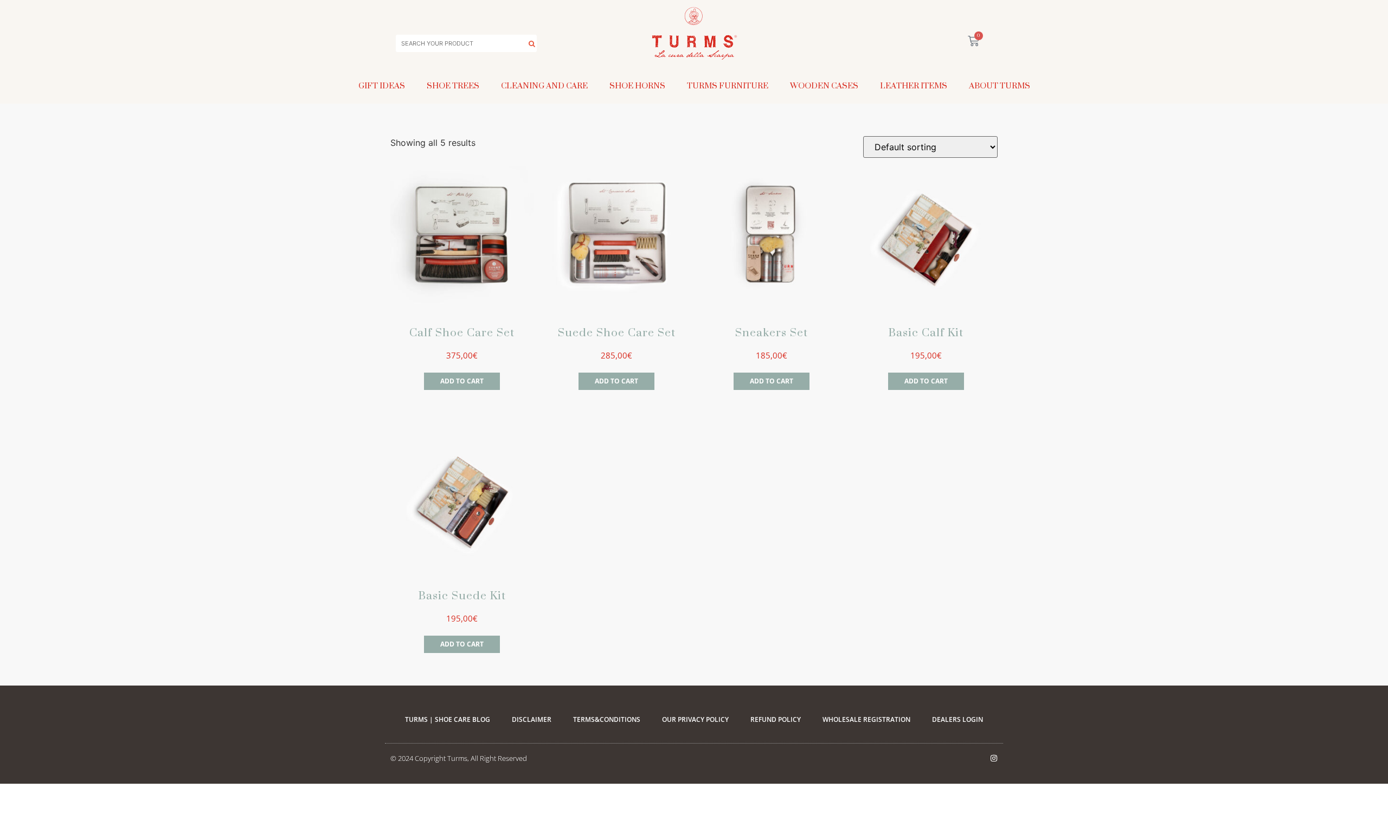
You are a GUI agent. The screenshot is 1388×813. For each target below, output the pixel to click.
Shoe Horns (637, 85)
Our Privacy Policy (695, 719)
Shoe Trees (453, 85)
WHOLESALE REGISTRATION (866, 719)
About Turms (999, 85)
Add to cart (462, 381)
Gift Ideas (381, 85)
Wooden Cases (824, 85)
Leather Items (913, 85)
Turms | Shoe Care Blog (447, 719)
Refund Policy (775, 719)
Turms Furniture (727, 85)
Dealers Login (957, 719)
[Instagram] (994, 758)
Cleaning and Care (544, 85)
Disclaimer (531, 719)
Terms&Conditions (606, 719)
